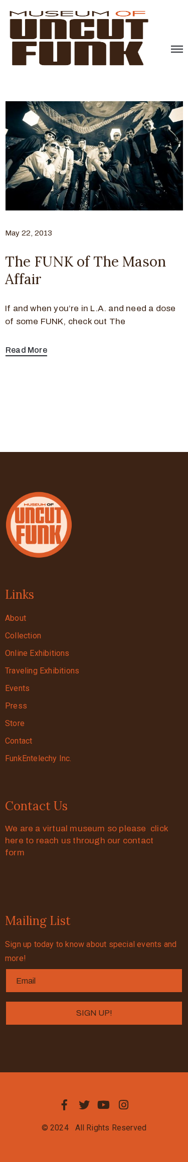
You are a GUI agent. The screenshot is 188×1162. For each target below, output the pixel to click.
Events (17, 688)
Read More (26, 350)
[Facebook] (65, 1105)
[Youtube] (104, 1105)
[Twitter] (84, 1105)
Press (16, 706)
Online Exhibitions (37, 653)
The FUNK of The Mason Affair (85, 270)
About (15, 618)
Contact (18, 741)
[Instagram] (123, 1105)
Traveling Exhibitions (42, 670)
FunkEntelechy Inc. (38, 758)
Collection (23, 635)
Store (15, 723)
